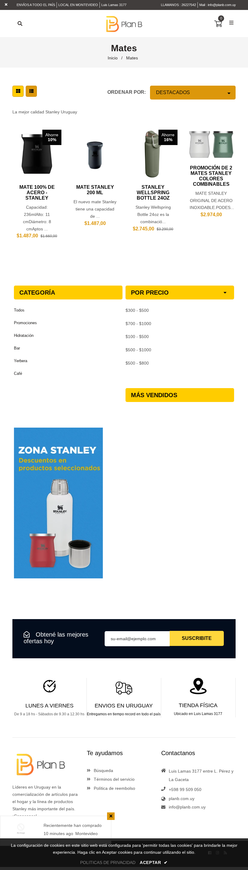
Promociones (25, 323)
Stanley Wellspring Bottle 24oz (153, 193)
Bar (17, 348)
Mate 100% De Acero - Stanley (37, 193)
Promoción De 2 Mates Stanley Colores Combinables (211, 176)
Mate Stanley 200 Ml (95, 190)
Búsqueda (103, 770)
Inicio (113, 57)
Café (18, 373)
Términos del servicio (114, 779)
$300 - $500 (137, 310)
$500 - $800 (137, 363)
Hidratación (24, 335)
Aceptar (154, 862)
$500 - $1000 (138, 349)
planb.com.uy (181, 798)
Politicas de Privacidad (107, 862)
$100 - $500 (137, 336)
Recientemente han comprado (73, 825)
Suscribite (197, 638)
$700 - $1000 (138, 323)
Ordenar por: (126, 92)
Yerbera (20, 361)
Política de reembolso (114, 788)
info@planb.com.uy (222, 5)
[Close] (111, 816)
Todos (19, 310)
